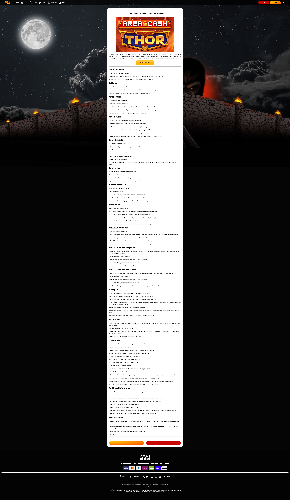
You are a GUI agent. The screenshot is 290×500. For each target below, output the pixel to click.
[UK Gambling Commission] (145, 477)
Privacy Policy (154, 463)
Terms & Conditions (143, 463)
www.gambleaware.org (149, 484)
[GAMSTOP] (136, 477)
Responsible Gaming (126, 463)
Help (135, 463)
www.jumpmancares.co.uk (163, 484)
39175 (114, 490)
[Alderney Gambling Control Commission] (164, 477)
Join (275, 3)
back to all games (163, 443)
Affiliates (167, 463)
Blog (161, 463)
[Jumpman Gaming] (145, 459)
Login (263, 3)
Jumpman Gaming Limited (129, 489)
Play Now (126, 443)
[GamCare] (123, 477)
